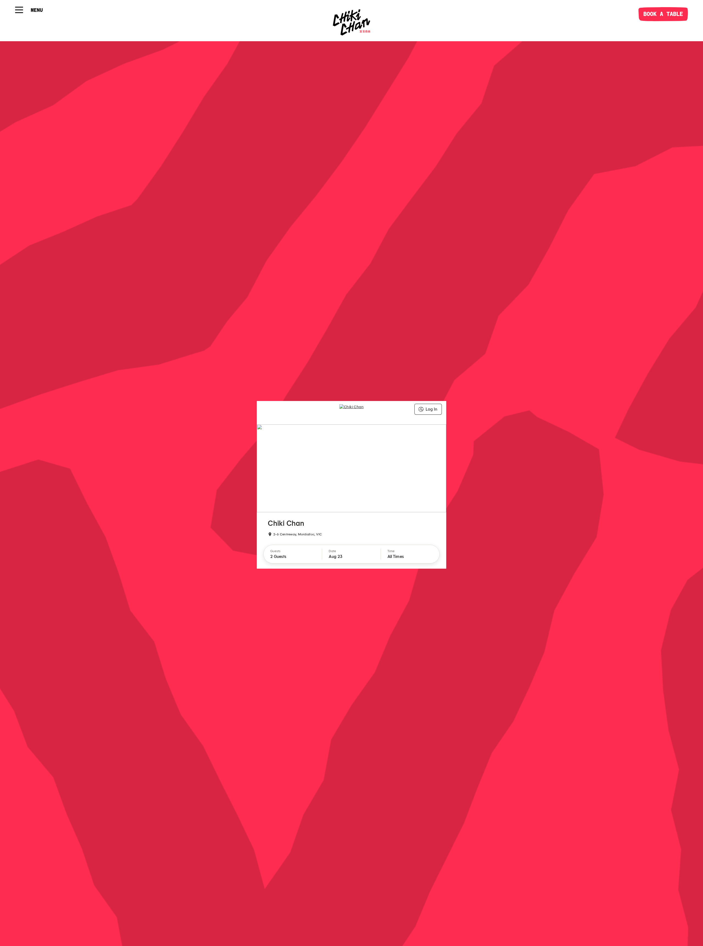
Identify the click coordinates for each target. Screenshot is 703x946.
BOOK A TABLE (663, 14)
